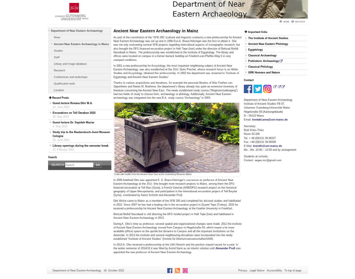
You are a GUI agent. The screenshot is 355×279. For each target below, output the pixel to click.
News (57, 37)
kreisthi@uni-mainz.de (267, 145)
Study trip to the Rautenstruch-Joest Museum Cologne (81, 134)
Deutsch (300, 22)
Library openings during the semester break (80, 145)
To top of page (292, 270)
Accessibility (274, 270)
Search (57, 165)
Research (59, 70)
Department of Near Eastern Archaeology (77, 30)
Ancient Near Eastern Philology (268, 43)
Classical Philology (260, 66)
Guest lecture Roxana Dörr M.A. (73, 103)
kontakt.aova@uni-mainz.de (270, 119)
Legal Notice (257, 270)
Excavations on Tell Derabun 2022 (74, 112)
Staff (57, 57)
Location (59, 90)
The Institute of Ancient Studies (268, 38)
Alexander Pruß (225, 248)
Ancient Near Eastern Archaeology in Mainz (81, 44)
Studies (58, 50)
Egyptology (255, 49)
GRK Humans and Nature (264, 72)
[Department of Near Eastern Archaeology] (177, 9)
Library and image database (70, 63)
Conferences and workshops (71, 77)
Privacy (242, 270)
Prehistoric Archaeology (263, 61)
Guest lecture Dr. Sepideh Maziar (73, 122)
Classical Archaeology (262, 55)
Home (286, 22)
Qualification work (64, 83)
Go (98, 165)
